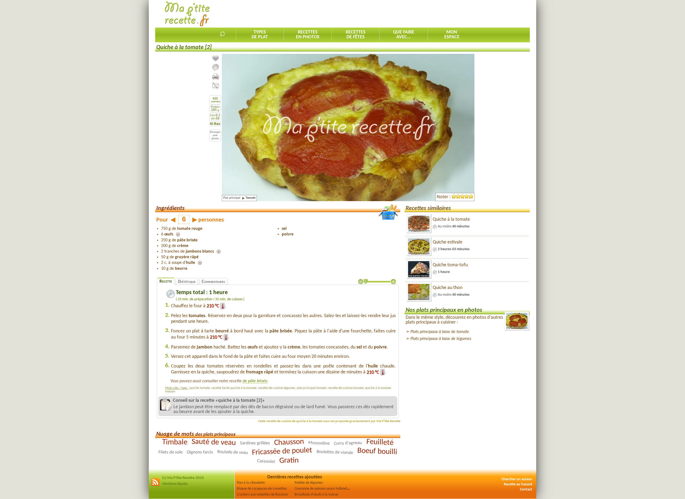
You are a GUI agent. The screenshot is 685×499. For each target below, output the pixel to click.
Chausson (289, 442)
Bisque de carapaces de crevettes (262, 489)
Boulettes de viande (335, 452)
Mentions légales (175, 484)
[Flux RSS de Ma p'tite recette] (155, 485)
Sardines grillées (255, 443)
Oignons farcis (200, 452)
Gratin (288, 461)
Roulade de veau (232, 452)
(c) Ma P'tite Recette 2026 (183, 478)
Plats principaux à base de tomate (439, 332)
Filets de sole (170, 452)
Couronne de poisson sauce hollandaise (323, 489)
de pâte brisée (255, 381)
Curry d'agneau (348, 443)
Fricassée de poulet (282, 452)
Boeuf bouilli (377, 451)
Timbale (174, 442)
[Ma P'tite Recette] (187, 14)
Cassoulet (266, 461)
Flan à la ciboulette (251, 483)
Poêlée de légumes (309, 483)
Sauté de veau (214, 442)
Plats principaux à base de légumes (440, 339)
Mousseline (319, 443)
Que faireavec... (403, 35)
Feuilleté (380, 442)
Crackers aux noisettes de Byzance (262, 495)
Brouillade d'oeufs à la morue (316, 495)
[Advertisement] (432, 14)
